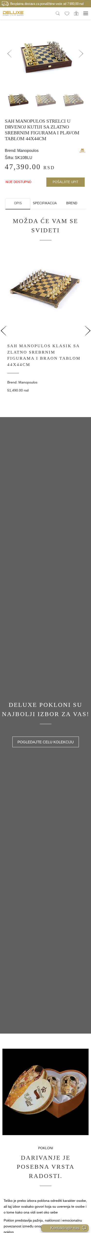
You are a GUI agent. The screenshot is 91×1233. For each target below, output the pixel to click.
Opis (18, 203)
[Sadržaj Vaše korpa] (76, 13)
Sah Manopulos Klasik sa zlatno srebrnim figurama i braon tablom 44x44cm (44, 355)
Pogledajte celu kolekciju (45, 742)
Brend (71, 203)
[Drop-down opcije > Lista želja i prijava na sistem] (13, 13)
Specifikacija (45, 203)
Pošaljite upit (65, 182)
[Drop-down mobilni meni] (85, 13)
